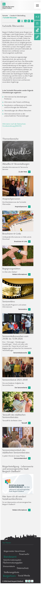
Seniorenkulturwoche (20, 353)
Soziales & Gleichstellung (17, 16)
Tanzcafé (24, 423)
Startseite (5, 16)
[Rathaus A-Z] (37, 17)
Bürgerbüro (9, 576)
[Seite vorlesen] (22, 21)
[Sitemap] (25, 21)
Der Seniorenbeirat (21, 388)
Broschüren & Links (20, 241)
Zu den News (23, 172)
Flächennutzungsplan (13, 563)
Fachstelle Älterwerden (10, 18)
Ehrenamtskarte (9, 567)
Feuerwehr (24, 554)
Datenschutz (23, 568)
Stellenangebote (11, 572)
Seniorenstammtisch (20, 458)
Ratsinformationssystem (12, 560)
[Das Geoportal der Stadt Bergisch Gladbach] (37, 30)
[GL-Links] (37, 37)
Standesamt (10, 557)
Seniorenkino (22, 309)
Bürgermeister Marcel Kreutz (14, 551)
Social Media (24, 576)
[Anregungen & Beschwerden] (37, 23)
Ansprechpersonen (21, 207)
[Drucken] (29, 21)
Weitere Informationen (19, 274)
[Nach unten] (32, 21)
